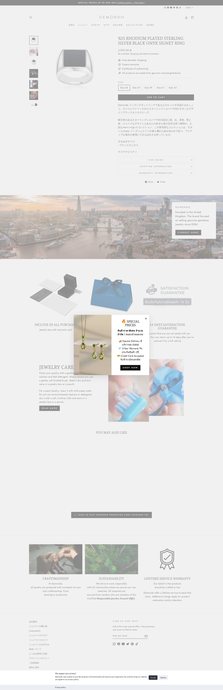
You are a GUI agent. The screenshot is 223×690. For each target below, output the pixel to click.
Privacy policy (60, 687)
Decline (163, 677)
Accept (153, 677)
